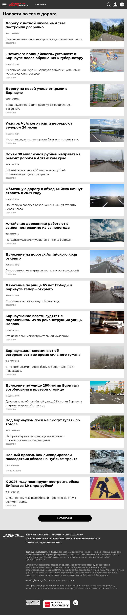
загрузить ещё (64, 518)
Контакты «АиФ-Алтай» (37, 535)
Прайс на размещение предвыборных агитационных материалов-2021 (63, 539)
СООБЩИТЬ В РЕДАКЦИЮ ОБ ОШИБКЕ (44, 543)
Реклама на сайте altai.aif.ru (67, 535)
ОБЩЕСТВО (11, 43)
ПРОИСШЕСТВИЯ (13, 471)
